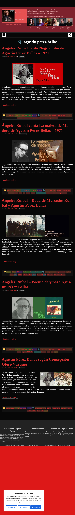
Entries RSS (20, 445)
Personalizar (11, 507)
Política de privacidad (64, 445)
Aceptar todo (36, 507)
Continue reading (10, 105)
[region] (24, 500)
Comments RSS (35, 445)
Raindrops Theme (50, 445)
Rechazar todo (23, 507)
